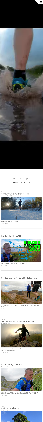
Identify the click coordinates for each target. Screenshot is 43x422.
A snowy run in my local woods (15, 194)
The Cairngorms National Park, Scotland (19, 278)
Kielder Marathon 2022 (11, 236)
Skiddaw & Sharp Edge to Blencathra (17, 321)
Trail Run (3, 191)
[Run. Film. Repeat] (21, 178)
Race (8, 233)
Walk (2, 276)
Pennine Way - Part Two (12, 365)
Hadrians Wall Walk (10, 408)
